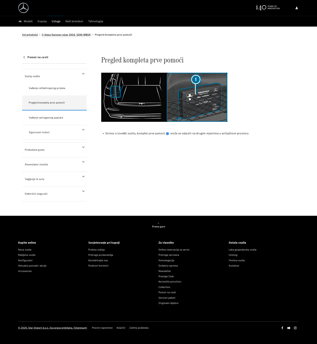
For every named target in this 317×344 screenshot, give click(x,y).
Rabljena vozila (26, 255)
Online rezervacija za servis (173, 249)
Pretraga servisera (168, 255)
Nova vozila (24, 249)
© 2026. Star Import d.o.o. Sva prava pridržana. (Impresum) (52, 327)
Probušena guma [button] (34, 149)
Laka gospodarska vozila (242, 249)
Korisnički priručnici (169, 281)
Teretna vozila (237, 260)
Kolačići (121, 327)
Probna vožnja (96, 249)
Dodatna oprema (168, 265)
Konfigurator (25, 260)
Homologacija (166, 260)
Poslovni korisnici (98, 265)
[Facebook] (282, 328)
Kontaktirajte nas (98, 260)
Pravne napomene (102, 327)
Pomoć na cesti (167, 292)
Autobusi (234, 265)
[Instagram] (295, 328)
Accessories (25, 271)
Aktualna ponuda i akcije (32, 265)
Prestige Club (166, 276)
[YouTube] (289, 328)
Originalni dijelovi (168, 303)
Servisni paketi (166, 297)
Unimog (233, 255)
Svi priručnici (30, 34)
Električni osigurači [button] (36, 193)
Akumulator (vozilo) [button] (36, 164)
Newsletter (164, 271)
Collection (164, 287)
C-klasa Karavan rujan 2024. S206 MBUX (66, 34)
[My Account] (296, 8)
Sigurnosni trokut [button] (39, 132)
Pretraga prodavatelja (100, 255)
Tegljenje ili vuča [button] (34, 179)
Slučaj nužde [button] (32, 76)
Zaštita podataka (139, 327)
